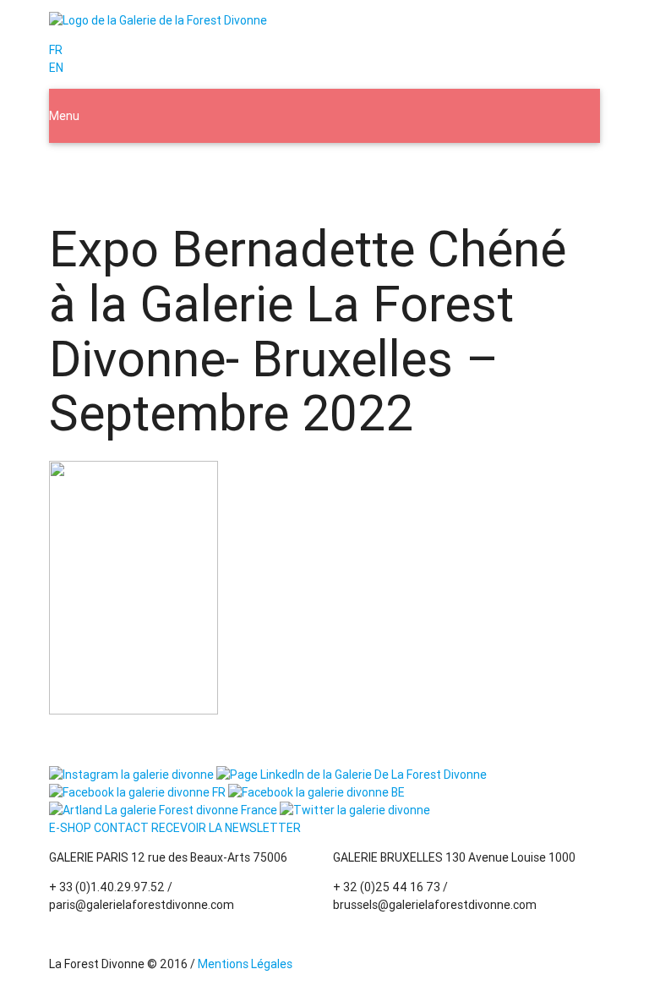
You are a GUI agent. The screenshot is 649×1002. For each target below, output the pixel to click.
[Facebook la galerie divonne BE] (316, 792)
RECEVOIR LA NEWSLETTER (226, 827)
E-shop (506, 170)
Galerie (374, 170)
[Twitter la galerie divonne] (355, 810)
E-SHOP (70, 827)
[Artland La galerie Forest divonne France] (163, 810)
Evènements (296, 170)
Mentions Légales (245, 964)
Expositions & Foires (115, 170)
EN (56, 67)
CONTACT (121, 827)
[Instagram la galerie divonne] (131, 774)
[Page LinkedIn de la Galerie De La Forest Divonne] (351, 774)
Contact (440, 170)
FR (56, 49)
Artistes (215, 170)
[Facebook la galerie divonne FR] (137, 792)
